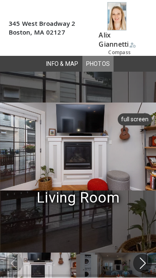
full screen (135, 119)
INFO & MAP (62, 63)
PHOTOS (98, 63)
